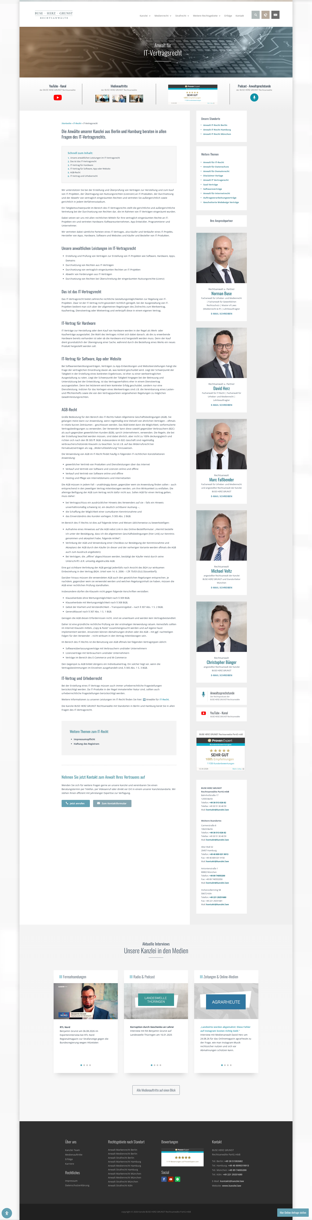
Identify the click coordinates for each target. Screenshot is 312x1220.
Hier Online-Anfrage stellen (293, 1212)
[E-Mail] (275, 17)
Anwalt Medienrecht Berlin (122, 1153)
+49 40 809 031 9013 (218, 854)
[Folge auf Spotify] (177, 1179)
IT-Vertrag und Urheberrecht (84, 175)
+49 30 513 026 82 (217, 802)
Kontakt (240, 16)
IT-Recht (77, 123)
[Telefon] (265, 17)
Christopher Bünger (221, 662)
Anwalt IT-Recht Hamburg (217, 129)
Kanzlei (144, 16)
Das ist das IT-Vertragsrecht (83, 161)
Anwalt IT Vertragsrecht (216, 180)
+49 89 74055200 (217, 875)
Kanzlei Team (72, 1150)
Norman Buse (221, 293)
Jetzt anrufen (75, 803)
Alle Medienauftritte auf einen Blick (156, 1090)
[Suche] (256, 17)
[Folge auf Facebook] (164, 1179)
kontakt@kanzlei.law (217, 809)
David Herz (221, 388)
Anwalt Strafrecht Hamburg (123, 1169)
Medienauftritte (73, 1154)
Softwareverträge (212, 188)
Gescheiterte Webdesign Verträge (221, 202)
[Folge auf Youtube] (170, 1179)
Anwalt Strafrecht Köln (120, 1185)
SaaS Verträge (210, 184)
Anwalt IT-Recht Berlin (215, 125)
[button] (81, 1065)
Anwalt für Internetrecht (216, 193)
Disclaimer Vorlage (213, 175)
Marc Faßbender (221, 479)
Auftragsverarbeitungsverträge (219, 197)
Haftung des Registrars (86, 743)
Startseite (66, 123)
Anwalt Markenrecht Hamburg (124, 1161)
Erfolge (228, 16)
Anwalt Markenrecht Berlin (122, 1149)
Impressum (71, 1180)
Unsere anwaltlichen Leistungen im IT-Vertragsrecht (95, 157)
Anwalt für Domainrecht (216, 171)
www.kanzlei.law (231, 1185)
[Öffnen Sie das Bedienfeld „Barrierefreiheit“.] (7, 1213)
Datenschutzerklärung (77, 1185)
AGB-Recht (75, 172)
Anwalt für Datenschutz (216, 166)
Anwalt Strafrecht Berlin (121, 1157)
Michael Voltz (221, 571)
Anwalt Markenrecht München (124, 1173)
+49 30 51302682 (233, 1161)
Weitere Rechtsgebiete (205, 16)
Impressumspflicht (84, 739)
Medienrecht (162, 16)
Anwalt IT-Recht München (217, 134)
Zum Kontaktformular (111, 803)
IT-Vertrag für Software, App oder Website (90, 168)
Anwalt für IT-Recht (213, 162)
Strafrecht (180, 16)
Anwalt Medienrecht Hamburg (124, 1165)
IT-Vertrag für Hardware (81, 165)
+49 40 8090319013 (238, 1165)
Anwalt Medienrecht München (124, 1177)
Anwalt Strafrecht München (123, 1181)
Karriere (69, 1163)
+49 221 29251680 (217, 897)
